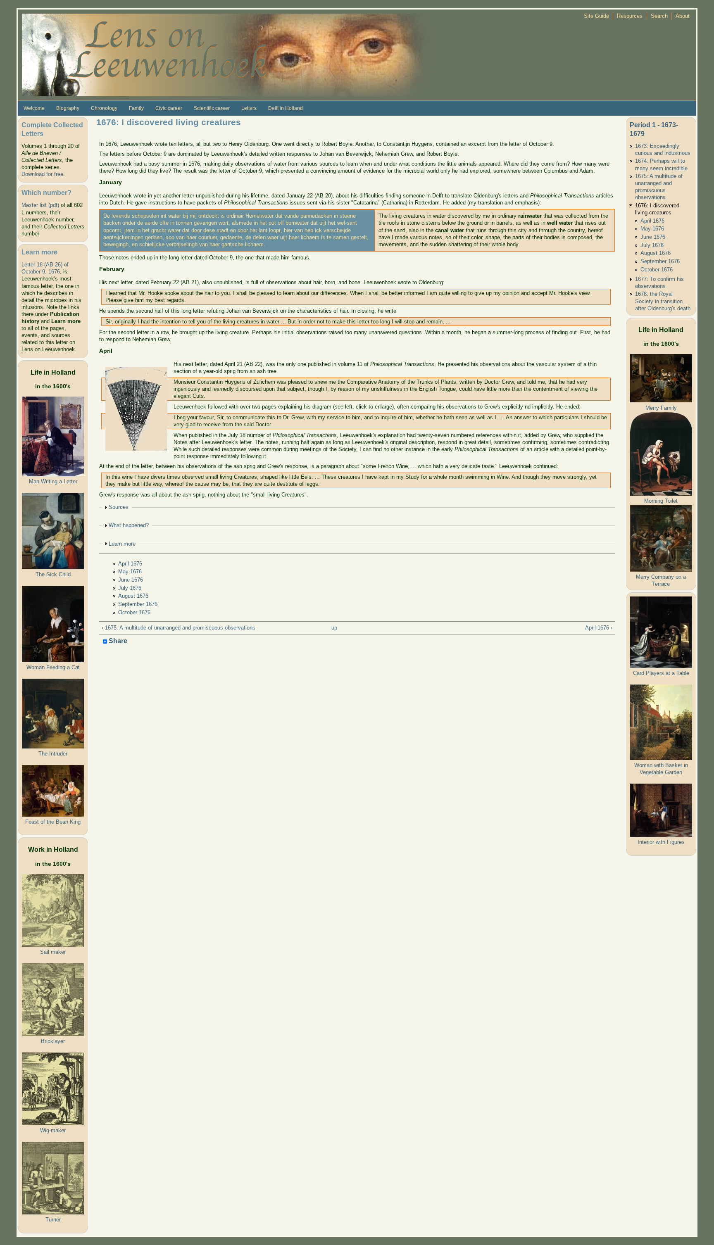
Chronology (104, 108)
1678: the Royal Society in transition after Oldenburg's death (662, 301)
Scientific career (212, 108)
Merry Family (661, 408)
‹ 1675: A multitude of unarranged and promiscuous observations (178, 628)
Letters (249, 108)
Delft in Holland (285, 108)
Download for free (42, 174)
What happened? (129, 525)
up (334, 628)
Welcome (34, 108)
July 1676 (129, 588)
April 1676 (130, 564)
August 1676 (133, 596)
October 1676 (134, 612)
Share (117, 641)
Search (659, 16)
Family (136, 108)
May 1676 (130, 571)
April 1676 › (598, 628)
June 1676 (130, 580)
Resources (630, 16)
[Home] (228, 54)
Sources (119, 507)
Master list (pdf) (40, 205)
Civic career (168, 108)
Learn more (122, 544)
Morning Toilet (661, 501)
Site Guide (596, 16)
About (683, 16)
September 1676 (137, 604)
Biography (67, 108)
